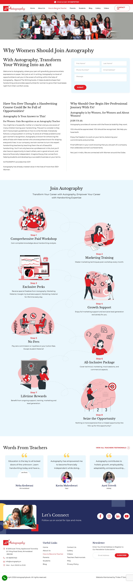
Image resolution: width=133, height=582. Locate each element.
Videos (70, 554)
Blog (45, 564)
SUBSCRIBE (121, 555)
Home (45, 547)
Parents (46, 557)
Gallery (70, 551)
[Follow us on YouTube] (126, 516)
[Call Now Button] (4, 578)
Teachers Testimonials (76, 557)
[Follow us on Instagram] (109, 516)
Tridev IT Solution (122, 577)
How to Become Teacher (53, 554)
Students (46, 561)
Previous (2, 474)
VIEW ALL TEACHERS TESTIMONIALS (111, 448)
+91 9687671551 (11, 558)
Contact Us (121, 8)
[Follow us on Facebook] (100, 516)
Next (130, 474)
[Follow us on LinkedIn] (118, 516)
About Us (46, 551)
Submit (80, 87)
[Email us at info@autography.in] (4, 560)
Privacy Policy (73, 564)
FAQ (69, 561)
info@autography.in (13, 561)
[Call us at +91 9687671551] (4, 557)
